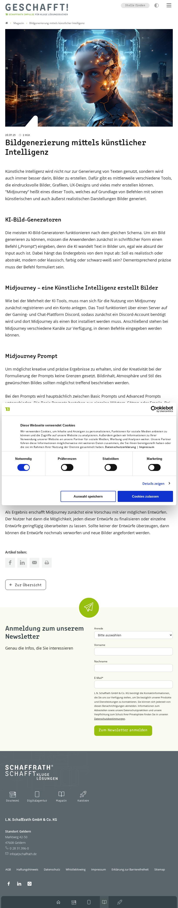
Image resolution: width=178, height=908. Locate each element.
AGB (8, 869)
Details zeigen (153, 483)
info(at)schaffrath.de (23, 854)
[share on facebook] (10, 563)
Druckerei (12, 800)
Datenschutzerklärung (120, 447)
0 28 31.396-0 (19, 848)
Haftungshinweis (27, 869)
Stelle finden (135, 5)
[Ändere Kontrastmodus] (156, 5)
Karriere (83, 800)
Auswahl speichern (88, 496)
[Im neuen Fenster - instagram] (29, 883)
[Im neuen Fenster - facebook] (8, 883)
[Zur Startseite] (36, 9)
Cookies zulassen (145, 496)
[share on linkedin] (22, 563)
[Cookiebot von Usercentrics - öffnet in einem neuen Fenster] (154, 409)
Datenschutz (52, 869)
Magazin (61, 800)
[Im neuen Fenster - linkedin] (19, 883)
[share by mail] (34, 563)
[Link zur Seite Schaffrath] (6, 23)
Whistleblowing (76, 869)
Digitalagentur (37, 800)
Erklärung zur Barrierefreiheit (130, 869)
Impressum (146, 447)
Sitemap (159, 869)
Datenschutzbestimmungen (109, 718)
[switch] (67, 467)
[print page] (47, 563)
